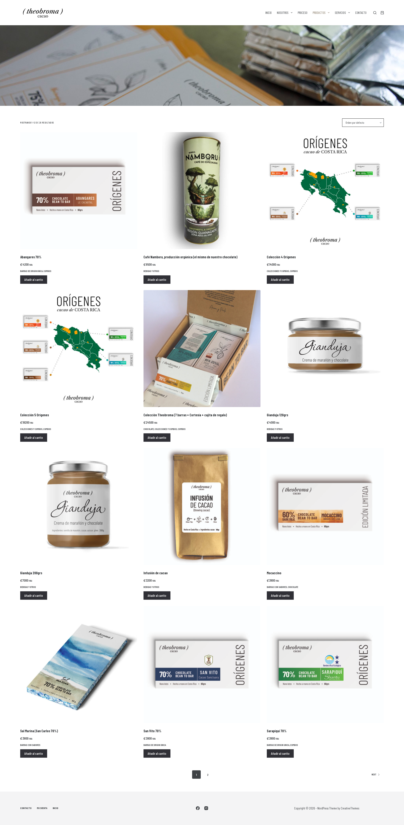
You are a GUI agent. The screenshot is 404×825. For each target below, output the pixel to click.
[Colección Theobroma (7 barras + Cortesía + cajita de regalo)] (202, 348)
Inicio (268, 13)
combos (47, 270)
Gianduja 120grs (277, 415)
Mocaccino (274, 573)
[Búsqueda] (374, 12)
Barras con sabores (277, 586)
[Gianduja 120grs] (325, 348)
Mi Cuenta (42, 807)
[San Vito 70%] (202, 664)
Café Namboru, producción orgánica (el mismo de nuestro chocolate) (190, 257)
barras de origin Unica (31, 270)
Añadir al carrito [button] (33, 279)
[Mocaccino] (325, 506)
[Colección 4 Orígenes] (325, 190)
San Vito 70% (152, 731)
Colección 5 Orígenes (34, 415)
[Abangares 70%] (78, 190)
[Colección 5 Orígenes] (78, 348)
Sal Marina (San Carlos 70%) (39, 731)
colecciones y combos (278, 270)
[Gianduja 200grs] (78, 506)
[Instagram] (206, 808)
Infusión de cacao (156, 573)
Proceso (302, 13)
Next (374, 774)
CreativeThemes (350, 808)
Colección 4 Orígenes (281, 257)
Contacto (361, 13)
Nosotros (282, 13)
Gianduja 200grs (31, 573)
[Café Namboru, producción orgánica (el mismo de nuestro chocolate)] (202, 190)
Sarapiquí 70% (277, 731)
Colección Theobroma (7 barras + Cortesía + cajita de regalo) (185, 415)
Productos (319, 13)
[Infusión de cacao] (202, 506)
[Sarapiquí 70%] (325, 664)
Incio (55, 807)
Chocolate (149, 428)
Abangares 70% (30, 257)
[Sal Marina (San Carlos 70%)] (78, 664)
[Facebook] (198, 808)
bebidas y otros (151, 270)
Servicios (340, 13)
